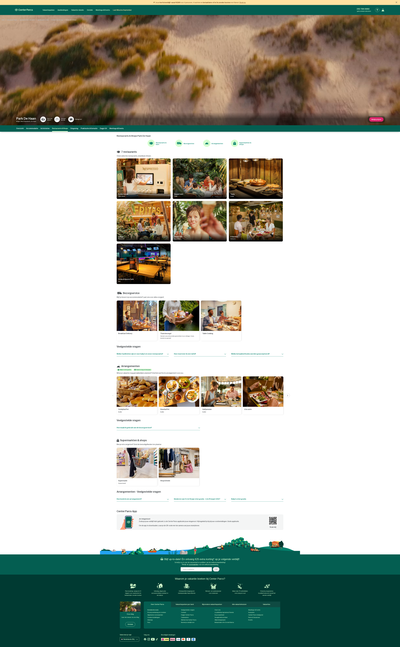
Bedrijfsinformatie (153, 610)
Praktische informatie (89, 128)
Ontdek (90, 10)
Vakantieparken (48, 10)
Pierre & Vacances (254, 617)
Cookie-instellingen (153, 617)
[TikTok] (157, 639)
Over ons (218, 610)
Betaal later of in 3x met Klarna (224, 622)
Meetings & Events (103, 10)
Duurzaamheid (219, 615)
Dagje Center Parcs (187, 615)
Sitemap (150, 620)
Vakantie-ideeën (77, 10)
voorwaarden (193, 564)
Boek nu (242, 2)
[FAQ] (377, 10)
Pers (148, 622)
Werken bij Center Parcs (188, 620)
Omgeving (74, 128)
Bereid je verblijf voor (187, 622)
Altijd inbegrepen (220, 620)
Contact (183, 612)
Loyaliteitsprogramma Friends (224, 612)
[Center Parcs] (24, 10)
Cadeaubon (185, 617)
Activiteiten (45, 128)
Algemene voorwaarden (155, 615)
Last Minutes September (122, 10)
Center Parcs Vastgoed (255, 615)
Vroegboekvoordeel (221, 617)
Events (250, 620)
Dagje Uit (103, 128)
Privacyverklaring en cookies (156, 612)
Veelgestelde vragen (187, 610)
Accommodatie (32, 128)
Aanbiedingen (63, 10)
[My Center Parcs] (383, 10)
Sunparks (251, 612)
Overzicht (20, 128)
